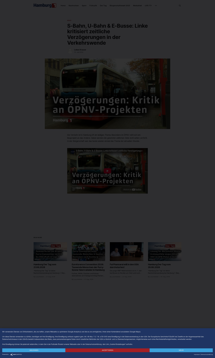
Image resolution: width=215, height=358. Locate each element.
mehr (181, 350)
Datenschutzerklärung (207, 354)
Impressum (197, 354)
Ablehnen (33, 350)
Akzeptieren (107, 350)
